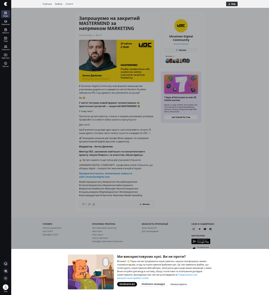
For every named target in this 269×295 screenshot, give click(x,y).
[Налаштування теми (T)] (5, 278)
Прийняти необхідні (153, 284)
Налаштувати (179, 284)
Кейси (58, 3)
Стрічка (47, 3)
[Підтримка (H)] (5, 263)
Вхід (233, 4)
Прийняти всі (127, 284)
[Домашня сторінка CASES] (5, 4)
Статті (69, 3)
